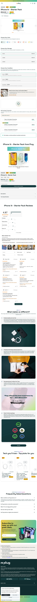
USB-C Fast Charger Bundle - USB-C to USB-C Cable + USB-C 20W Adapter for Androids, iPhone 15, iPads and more (22, 476)
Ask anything (19, 232)
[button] (2, 3)
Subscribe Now (9, 539)
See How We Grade (12, 94)
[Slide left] (1, 26)
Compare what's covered (5, 115)
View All (18, 445)
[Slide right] (36, 26)
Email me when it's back (18, 186)
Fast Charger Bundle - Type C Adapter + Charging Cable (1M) (6, 474)
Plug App (8, 557)
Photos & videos (20, 254)
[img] (5, 237)
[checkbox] (20, 255)
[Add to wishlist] (35, 16)
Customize (10, 597)
